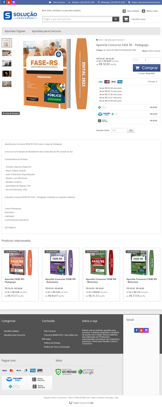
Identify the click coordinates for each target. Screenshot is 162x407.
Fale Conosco (59, 2)
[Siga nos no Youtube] (8, 2)
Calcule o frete (102, 130)
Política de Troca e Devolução (57, 347)
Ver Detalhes (22, 286)
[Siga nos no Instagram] (13, 2)
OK (130, 130)
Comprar (149, 67)
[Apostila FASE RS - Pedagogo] (20, 274)
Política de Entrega (52, 343)
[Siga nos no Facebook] (4, 2)
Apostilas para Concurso (114, 40)
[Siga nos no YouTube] (141, 330)
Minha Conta (152, 11)
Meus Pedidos (133, 11)
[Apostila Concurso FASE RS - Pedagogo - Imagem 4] (7, 73)
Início (101, 40)
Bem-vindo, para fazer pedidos (61, 10)
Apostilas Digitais (11, 331)
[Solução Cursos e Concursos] (20, 15)
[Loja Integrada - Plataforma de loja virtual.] (81, 403)
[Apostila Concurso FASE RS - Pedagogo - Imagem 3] (7, 63)
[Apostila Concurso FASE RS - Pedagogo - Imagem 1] (7, 42)
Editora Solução (154, 51)
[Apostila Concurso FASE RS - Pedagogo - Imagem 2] (7, 53)
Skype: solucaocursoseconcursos (146, 2)
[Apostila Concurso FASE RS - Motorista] (101, 274)
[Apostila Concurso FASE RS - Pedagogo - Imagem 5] (7, 84)
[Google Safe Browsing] (86, 372)
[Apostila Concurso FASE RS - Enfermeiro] (60, 274)
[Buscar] (115, 19)
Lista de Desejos (11, 113)
